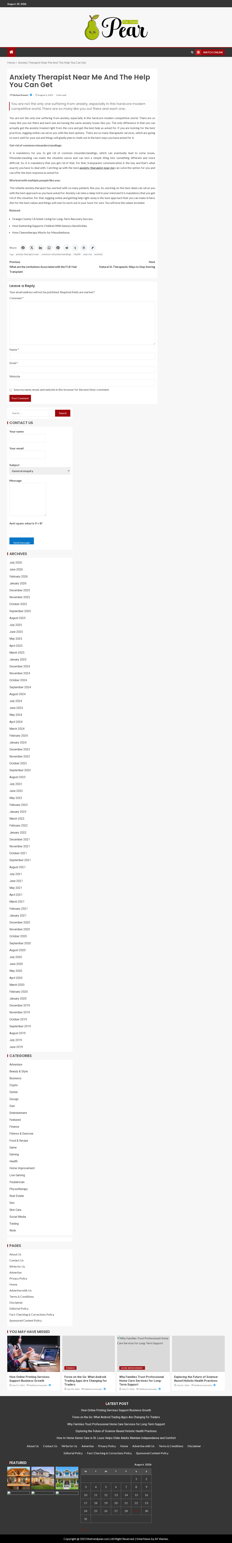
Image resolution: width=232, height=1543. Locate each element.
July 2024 (15, 701)
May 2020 (15, 971)
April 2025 (15, 645)
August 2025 (17, 618)
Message (15, 480)
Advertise (15, 1272)
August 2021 (17, 867)
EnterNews (143, 1538)
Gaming (14, 1154)
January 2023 (17, 811)
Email (13, 363)
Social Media (17, 1216)
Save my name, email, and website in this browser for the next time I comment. (61, 389)
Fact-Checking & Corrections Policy (31, 1314)
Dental (13, 1092)
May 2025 (15, 638)
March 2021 (16, 901)
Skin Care (15, 1210)
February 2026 (18, 576)
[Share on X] (31, 247)
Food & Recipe (18, 1140)
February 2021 (18, 908)
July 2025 (15, 625)
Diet (12, 1106)
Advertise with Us (20, 1290)
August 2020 (17, 950)
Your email (16, 448)
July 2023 (15, 784)
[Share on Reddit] (66, 247)
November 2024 (19, 673)
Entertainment (18, 1113)
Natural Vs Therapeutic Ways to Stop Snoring (127, 264)
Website (14, 376)
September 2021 (20, 860)
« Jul (83, 1529)
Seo (11, 1203)
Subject (14, 465)
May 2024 (15, 715)
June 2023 (16, 791)
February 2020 (18, 991)
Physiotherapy (18, 1189)
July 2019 (15, 1040)
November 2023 (19, 756)
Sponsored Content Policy (25, 1320)
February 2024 (18, 735)
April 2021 (15, 894)
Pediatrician (16, 1182)
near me (87, 254)
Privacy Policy (18, 1278)
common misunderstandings (56, 254)
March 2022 (16, 818)
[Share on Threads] (83, 247)
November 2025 (19, 597)
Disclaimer (16, 1302)
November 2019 (19, 1012)
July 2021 (15, 874)
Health (77, 254)
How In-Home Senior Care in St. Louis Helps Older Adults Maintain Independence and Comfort (116, 1438)
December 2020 (19, 922)
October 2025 (18, 604)
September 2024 (20, 687)
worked (98, 254)
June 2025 (16, 632)
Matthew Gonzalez (38, 1385)
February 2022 (18, 825)
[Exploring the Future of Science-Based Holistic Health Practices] (198, 1354)
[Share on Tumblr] (75, 247)
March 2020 (16, 985)
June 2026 (16, 569)
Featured (15, 1120)
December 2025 (19, 590)
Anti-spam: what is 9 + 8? (26, 523)
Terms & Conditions (21, 1296)
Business (15, 1078)
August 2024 (17, 694)
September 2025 (20, 611)
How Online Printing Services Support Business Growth (116, 1410)
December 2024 (19, 666)
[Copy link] (92, 247)
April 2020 (15, 978)
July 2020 (15, 957)
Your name (16, 431)
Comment (16, 298)
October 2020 (18, 936)
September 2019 (20, 1026)
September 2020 (20, 943)
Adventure (15, 1064)
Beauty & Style (18, 1071)
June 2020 (16, 964)
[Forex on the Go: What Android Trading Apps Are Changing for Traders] (88, 1354)
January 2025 (17, 659)
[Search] (192, 52)
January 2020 (17, 998)
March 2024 (16, 728)
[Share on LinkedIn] (40, 247)
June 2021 (16, 881)
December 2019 (19, 1005)
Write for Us (17, 1266)
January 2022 (17, 832)
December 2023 (19, 749)
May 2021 (15, 888)
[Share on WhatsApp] (49, 247)
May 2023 (15, 798)
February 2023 (18, 805)
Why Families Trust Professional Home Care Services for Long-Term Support (141, 1380)
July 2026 (15, 562)
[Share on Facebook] (23, 247)
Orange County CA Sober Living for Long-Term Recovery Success (52, 219)
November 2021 (19, 846)
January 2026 (17, 583)
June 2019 (16, 1047)
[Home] (11, 52)
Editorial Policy (18, 1308)
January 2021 (17, 915)
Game (13, 1147)
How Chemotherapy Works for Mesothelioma (40, 232)
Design (13, 1099)
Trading (14, 1223)
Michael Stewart (20, 95)
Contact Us (16, 1260)
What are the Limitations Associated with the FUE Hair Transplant (43, 266)
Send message (21, 542)
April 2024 (15, 722)
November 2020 (19, 929)
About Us (15, 1254)
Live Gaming (17, 1175)
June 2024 (16, 708)
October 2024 (18, 680)
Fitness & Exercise (21, 1133)
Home (13, 1284)
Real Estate (16, 1196)
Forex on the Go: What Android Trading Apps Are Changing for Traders (85, 1380)
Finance (14, 1126)
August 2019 (17, 1033)
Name (14, 349)
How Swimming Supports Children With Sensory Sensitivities (49, 225)
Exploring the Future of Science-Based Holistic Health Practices (116, 1431)
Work (12, 1230)
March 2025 (16, 652)
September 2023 (20, 770)
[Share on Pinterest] (57, 247)
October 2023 (18, 763)
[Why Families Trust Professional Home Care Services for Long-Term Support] (143, 1354)
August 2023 (17, 777)
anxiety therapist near (27, 254)
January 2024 (17, 742)
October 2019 (18, 1019)
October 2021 (18, 853)
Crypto (13, 1085)
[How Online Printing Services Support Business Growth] (33, 1354)
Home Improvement (22, 1168)
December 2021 (19, 839)
